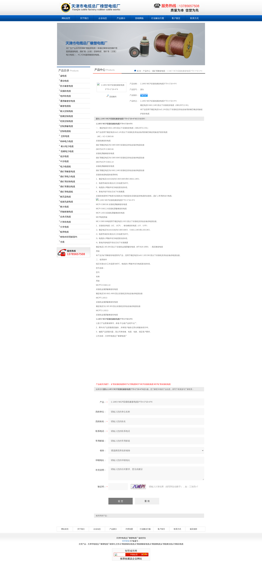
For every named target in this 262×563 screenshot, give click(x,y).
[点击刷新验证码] (138, 486)
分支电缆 (64, 227)
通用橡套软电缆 (67, 101)
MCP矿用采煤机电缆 (162, 384)
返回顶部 (193, 529)
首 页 (139, 71)
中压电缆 (64, 161)
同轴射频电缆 (66, 211)
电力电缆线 (65, 166)
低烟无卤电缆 (66, 201)
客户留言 (176, 18)
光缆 (62, 242)
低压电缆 (64, 156)
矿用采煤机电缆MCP (119, 384)
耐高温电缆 (65, 196)
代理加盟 (129, 529)
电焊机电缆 (65, 96)
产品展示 (121, 18)
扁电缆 (63, 76)
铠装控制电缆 (66, 121)
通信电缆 (64, 81)
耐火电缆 (64, 206)
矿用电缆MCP (134, 384)
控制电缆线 (65, 131)
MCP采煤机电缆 (146, 384)
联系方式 (194, 18)
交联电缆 (64, 136)
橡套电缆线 (65, 106)
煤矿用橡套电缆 (67, 171)
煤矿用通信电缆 (67, 186)
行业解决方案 (157, 18)
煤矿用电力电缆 (67, 176)
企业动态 (102, 18)
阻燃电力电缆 (67, 151)
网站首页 (66, 18)
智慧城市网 (131, 551)
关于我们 (84, 18)
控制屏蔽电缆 (66, 126)
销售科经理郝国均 (68, 237)
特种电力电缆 (66, 141)
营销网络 (139, 18)
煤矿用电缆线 (66, 191)
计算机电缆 (65, 222)
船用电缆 (64, 232)
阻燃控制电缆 (66, 116)
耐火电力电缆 (67, 146)
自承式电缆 (65, 216)
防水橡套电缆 (66, 86)
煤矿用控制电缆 (67, 181)
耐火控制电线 (66, 111)
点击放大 (113, 97)
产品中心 (146, 71)
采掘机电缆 (65, 91)
